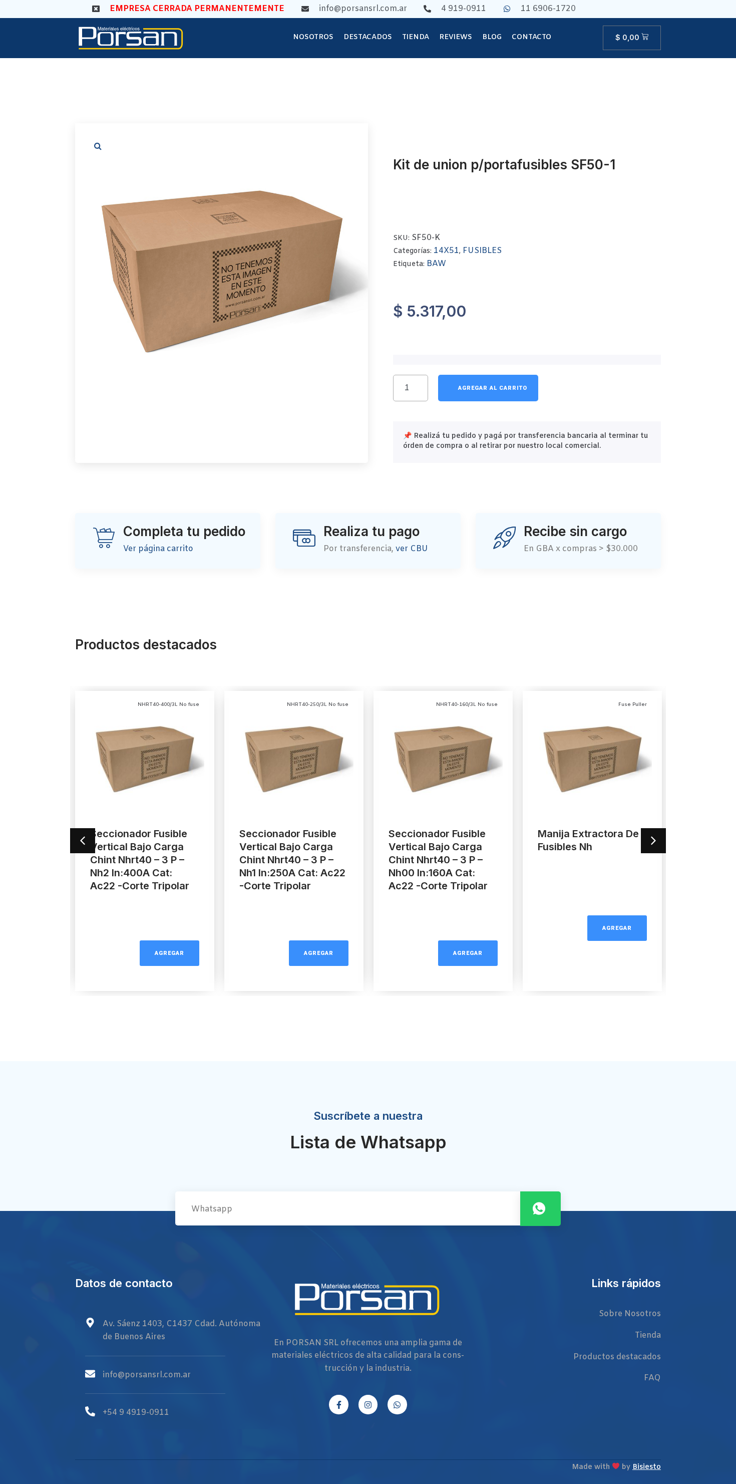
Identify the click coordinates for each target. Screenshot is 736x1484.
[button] (97, 145)
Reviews (455, 37)
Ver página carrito (158, 549)
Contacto (531, 37)
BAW (436, 264)
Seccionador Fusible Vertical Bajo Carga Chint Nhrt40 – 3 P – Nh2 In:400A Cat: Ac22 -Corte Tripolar (139, 860)
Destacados (367, 37)
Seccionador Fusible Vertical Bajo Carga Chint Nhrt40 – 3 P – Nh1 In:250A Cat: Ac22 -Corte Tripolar (292, 860)
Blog (492, 37)
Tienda (415, 37)
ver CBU (412, 549)
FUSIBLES (482, 250)
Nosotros (313, 37)
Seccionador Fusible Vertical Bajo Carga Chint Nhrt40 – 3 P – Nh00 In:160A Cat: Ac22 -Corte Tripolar (438, 860)
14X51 (446, 250)
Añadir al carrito (488, 388)
